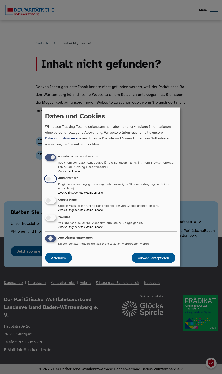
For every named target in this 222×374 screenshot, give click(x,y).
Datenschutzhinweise (61, 138)
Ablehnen (58, 258)
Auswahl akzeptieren (153, 258)
